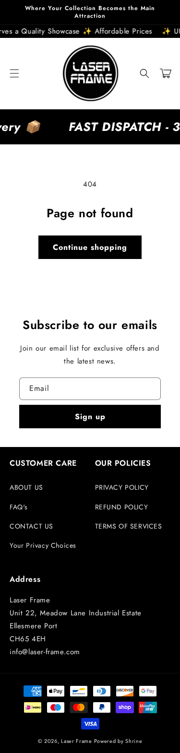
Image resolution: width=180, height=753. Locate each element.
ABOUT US (26, 487)
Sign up (90, 416)
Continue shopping (90, 247)
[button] (14, 73)
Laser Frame (76, 741)
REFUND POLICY (121, 507)
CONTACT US (31, 526)
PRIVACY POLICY (122, 487)
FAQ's (19, 507)
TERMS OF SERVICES (128, 526)
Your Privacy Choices (43, 545)
